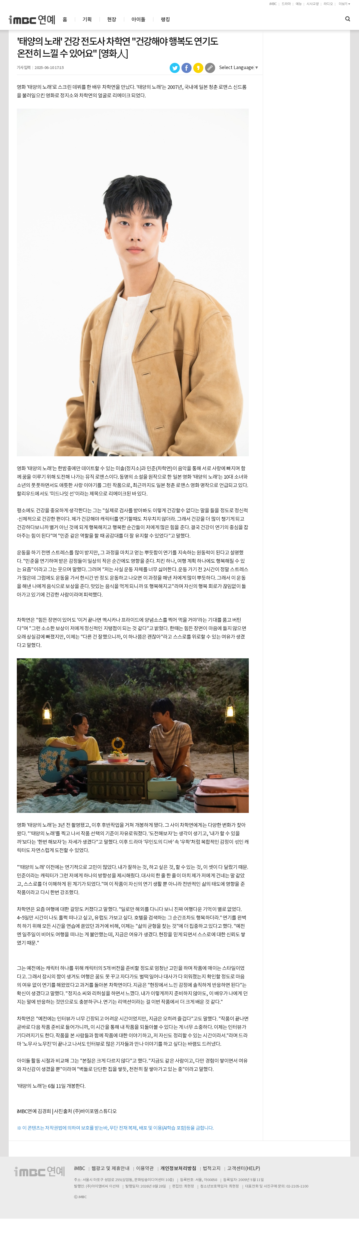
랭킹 (165, 20)
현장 (111, 20)
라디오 (328, 4)
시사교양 (313, 4)
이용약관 (145, 1169)
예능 (299, 4)
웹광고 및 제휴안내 (110, 1169)
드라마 (286, 4)
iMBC (273, 4)
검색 (347, 19)
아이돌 (138, 20)
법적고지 (212, 1169)
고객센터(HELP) (243, 1169)
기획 (87, 20)
